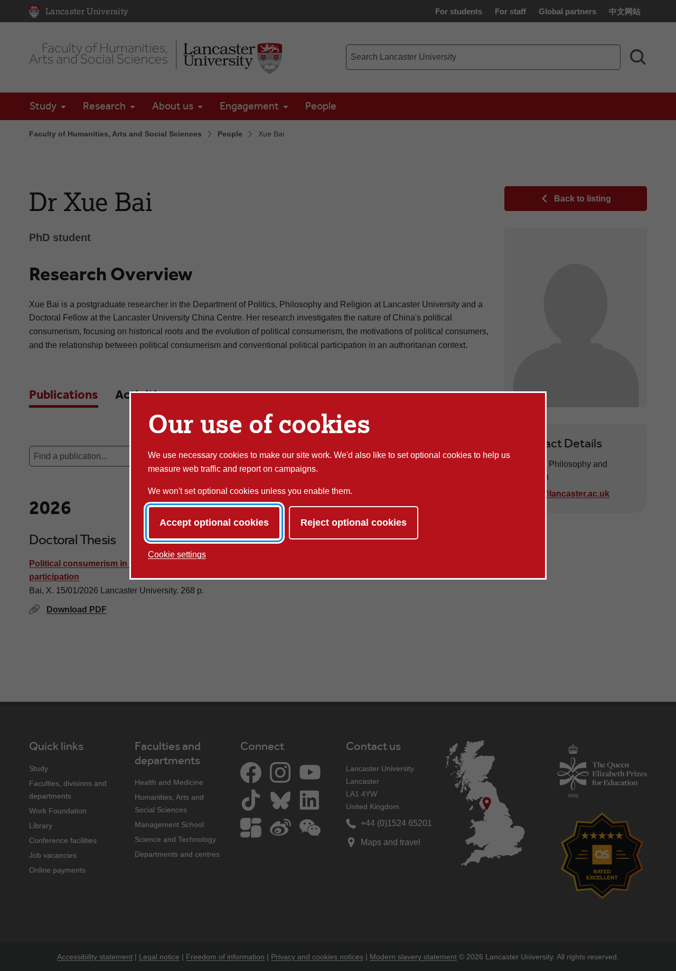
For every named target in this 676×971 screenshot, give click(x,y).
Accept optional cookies (214, 522)
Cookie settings (177, 554)
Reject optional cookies (354, 522)
